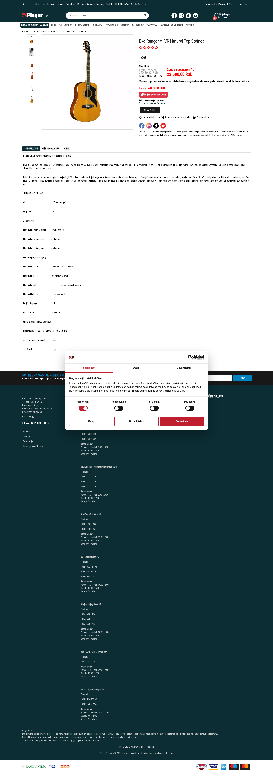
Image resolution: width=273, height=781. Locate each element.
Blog (44, 4)
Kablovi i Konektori (171, 25)
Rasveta (152, 25)
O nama (60, 4)
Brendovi (36, 4)
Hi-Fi (53, 25)
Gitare (68, 25)
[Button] (145, 15)
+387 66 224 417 (88, 624)
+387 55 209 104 (88, 614)
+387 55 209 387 (88, 619)
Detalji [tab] (136, 368)
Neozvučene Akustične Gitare (76, 32)
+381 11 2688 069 (88, 439)
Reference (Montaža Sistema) (90, 4)
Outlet (190, 25)
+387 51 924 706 (88, 661)
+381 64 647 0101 (88, 576)
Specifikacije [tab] (31, 148)
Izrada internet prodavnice (153, 753)
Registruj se (244, 4)
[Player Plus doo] (35, 15)
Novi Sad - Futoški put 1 (91, 514)
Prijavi (242, 378)
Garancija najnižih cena (33, 446)
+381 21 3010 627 (88, 529)
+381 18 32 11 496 (89, 566)
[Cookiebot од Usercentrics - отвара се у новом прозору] (190, 357)
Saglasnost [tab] (89, 368)
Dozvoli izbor (136, 421)
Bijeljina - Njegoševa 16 (91, 604)
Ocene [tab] (67, 148)
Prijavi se (233, 4)
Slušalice (138, 25)
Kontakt (109, 4)
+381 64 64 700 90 (89, 699)
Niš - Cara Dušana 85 (90, 557)
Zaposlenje (70, 4)
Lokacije (51, 4)
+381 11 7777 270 (89, 481)
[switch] (118, 408)
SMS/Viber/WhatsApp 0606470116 (130, 4)
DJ (60, 25)
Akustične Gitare (50, 32)
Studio (125, 25)
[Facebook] (174, 15)
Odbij (91, 421)
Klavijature (82, 25)
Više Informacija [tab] (50, 148)
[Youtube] (195, 15)
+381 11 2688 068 (88, 434)
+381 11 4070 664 (88, 704)
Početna (26, 32)
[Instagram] (181, 15)
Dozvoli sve (182, 421)
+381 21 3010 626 (88, 524)
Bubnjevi (97, 25)
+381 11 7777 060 (89, 486)
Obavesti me (150, 110)
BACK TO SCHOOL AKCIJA (34, 25)
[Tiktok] (188, 15)
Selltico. (169, 753)
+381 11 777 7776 (89, 476)
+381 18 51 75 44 (88, 571)
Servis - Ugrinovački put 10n (93, 689)
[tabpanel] (136, 257)
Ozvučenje (112, 25)
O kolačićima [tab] (184, 368)
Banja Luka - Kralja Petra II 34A (94, 652)
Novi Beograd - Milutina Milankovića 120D (99, 467)
